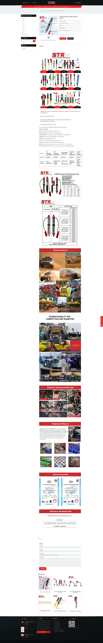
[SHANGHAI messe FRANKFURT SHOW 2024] (22, 622)
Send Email (71, 38)
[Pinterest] (80, 2)
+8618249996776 (56, 621)
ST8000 (23, 20)
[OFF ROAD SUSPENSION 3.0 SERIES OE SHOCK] (60, 583)
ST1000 (23, 27)
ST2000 (23, 25)
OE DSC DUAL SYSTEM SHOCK (45, 591)
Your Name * (41, 545)
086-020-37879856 (57, 623)
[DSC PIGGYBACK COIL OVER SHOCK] (75, 602)
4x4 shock (39, 538)
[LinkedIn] (79, 2)
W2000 (23, 32)
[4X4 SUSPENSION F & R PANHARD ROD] (45, 602)
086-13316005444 (57, 625)
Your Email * (41, 549)
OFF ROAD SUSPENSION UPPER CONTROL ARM (75, 592)
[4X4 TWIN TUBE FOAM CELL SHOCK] (60, 602)
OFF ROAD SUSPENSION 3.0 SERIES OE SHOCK (60, 592)
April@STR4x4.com (57, 627)
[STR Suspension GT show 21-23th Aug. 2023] (22, 635)
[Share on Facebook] (63, 35)
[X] (76, 2)
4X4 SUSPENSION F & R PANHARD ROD (45, 611)
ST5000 (23, 22)
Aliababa (23, 48)
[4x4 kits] (22, 629)
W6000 (23, 29)
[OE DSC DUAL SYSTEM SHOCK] (45, 583)
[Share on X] (66, 35)
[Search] (34, 41)
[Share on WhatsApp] (71, 35)
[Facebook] (74, 2)
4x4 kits (26, 627)
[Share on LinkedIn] (68, 35)
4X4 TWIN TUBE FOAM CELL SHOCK (60, 611)
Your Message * (41, 557)
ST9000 (23, 18)
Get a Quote (63, 38)
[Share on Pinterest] (73, 35)
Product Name (41, 553)
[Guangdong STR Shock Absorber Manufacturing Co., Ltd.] (51, 2)
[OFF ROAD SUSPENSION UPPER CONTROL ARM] (75, 583)
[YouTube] (77, 2)
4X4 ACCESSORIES (25, 34)
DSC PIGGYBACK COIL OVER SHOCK (75, 611)
